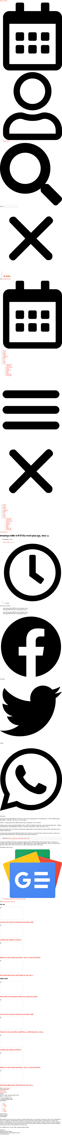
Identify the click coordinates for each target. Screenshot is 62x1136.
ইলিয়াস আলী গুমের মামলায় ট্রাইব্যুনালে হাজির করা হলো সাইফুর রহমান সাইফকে (19, 996)
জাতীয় (4, 355)
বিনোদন (4, 361)
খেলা (4, 360)
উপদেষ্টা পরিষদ (9, 375)
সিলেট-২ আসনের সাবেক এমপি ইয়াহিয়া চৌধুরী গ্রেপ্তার (18, 838)
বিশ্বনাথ (4, 350)
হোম (1, 532)
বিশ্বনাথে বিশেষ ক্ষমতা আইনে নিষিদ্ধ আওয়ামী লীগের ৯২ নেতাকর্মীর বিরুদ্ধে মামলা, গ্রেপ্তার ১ (22, 1032)
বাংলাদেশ (4, 353)
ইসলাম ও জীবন (9, 364)
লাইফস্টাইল (8, 370)
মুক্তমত (7, 368)
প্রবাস (4, 363)
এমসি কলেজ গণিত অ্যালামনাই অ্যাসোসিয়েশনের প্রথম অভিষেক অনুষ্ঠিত (16, 922)
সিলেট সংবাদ (5, 532)
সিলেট (4, 352)
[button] (31, 174)
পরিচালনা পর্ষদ (8, 374)
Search (1, 206)
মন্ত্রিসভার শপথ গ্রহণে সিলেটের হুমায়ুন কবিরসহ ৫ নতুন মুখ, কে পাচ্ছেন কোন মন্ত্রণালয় (20, 957)
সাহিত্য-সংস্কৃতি (9, 367)
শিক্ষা (4, 359)
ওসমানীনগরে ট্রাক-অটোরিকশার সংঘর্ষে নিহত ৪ (10, 940)
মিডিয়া (7, 371)
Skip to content (3, 0)
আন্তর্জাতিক (5, 356)
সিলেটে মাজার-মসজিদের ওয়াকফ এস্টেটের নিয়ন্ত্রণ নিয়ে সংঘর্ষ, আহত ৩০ (16, 975)
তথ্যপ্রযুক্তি (8, 365)
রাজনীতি (4, 357)
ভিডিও (7, 372)
